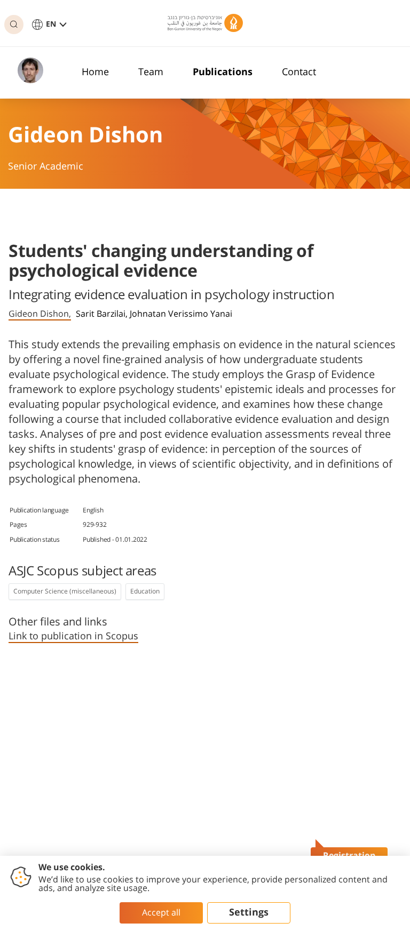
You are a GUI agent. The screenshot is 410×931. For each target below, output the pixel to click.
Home (95, 72)
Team (150, 72)
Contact (299, 72)
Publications (223, 72)
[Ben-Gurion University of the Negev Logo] (205, 23)
